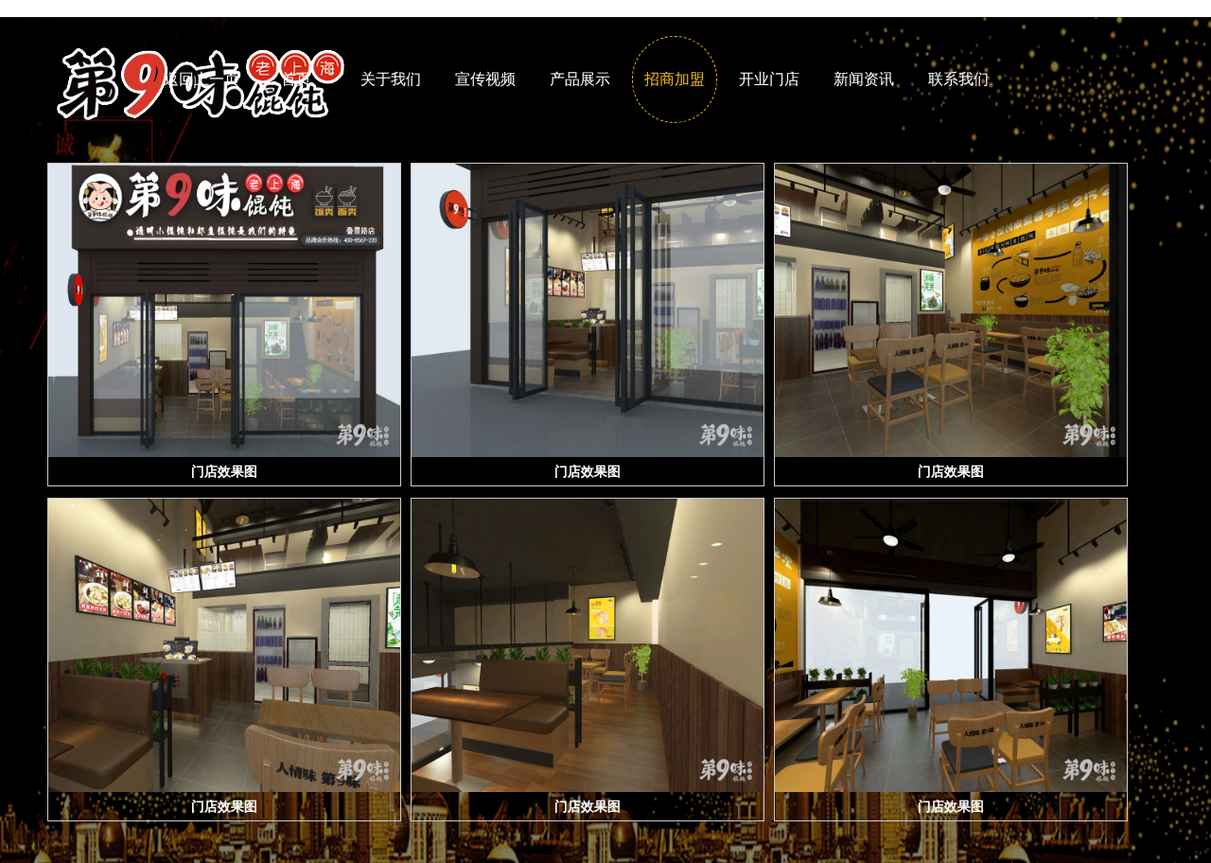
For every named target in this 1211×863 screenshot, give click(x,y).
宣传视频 (485, 79)
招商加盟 (674, 79)
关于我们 (390, 79)
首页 (296, 79)
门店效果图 (224, 471)
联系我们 (958, 79)
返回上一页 (201, 79)
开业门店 (769, 79)
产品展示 (580, 79)
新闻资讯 (864, 79)
